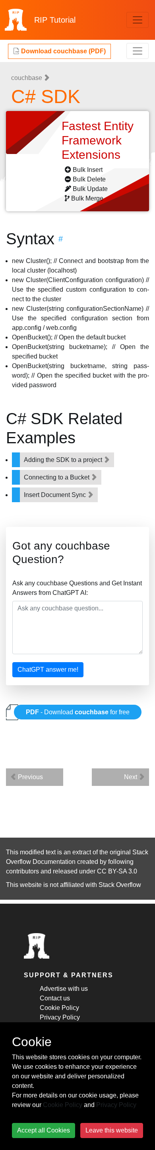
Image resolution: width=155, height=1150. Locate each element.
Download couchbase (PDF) (62, 51)
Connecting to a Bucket (57, 477)
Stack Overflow (120, 884)
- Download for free (78, 712)
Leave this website (111, 1130)
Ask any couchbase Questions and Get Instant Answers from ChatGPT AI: (77, 588)
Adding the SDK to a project (64, 459)
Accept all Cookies (43, 1130)
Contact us (55, 998)
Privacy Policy (60, 1017)
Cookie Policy (59, 1007)
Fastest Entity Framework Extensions (98, 140)
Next (131, 777)
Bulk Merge (87, 198)
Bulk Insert (87, 169)
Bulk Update (90, 188)
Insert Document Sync (55, 494)
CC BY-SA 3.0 (117, 871)
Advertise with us (64, 988)
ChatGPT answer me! (47, 669)
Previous (29, 777)
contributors (22, 871)
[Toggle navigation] (137, 20)
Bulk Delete (89, 179)
